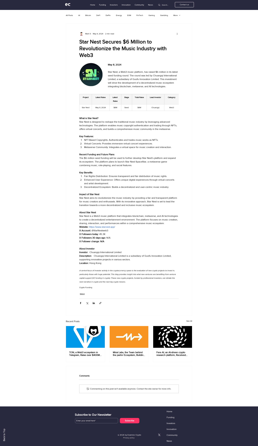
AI (79, 15)
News (169, 441)
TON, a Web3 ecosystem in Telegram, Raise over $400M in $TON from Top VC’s (84, 353)
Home (169, 411)
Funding (170, 417)
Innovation (172, 429)
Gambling (164, 15)
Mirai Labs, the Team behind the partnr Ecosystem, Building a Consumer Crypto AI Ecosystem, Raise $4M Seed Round (129, 353)
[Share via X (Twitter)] (87, 303)
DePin (108, 15)
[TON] (85, 337)
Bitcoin (88, 15)
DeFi (98, 15)
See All (189, 321)
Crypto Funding (85, 287)
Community (172, 435)
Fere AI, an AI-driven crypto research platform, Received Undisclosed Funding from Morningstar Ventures (171, 353)
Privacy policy (129, 438)
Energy (119, 15)
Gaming (151, 15)
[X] (159, 434)
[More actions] (177, 33)
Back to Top (4, 435)
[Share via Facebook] (80, 303)
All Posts (69, 15)
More (175, 15)
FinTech (139, 15)
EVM (129, 15)
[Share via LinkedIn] (93, 303)
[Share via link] (100, 303)
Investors (171, 423)
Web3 (82, 294)
